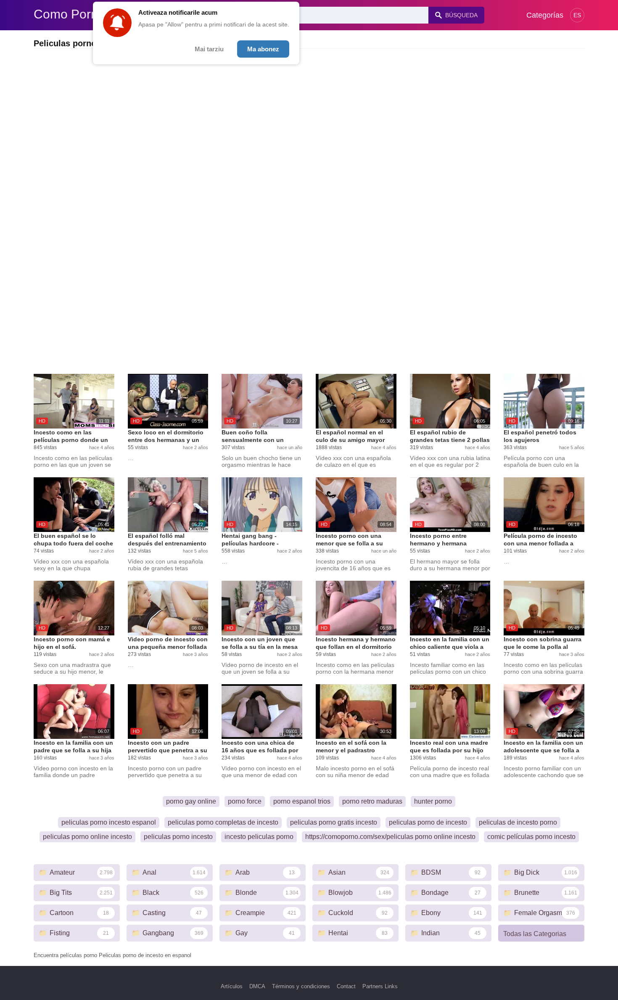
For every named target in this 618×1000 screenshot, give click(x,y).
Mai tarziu (209, 49)
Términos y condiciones (301, 986)
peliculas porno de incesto (428, 822)
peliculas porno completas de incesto (223, 822)
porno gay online (191, 801)
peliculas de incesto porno (518, 822)
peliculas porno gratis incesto (333, 822)
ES (577, 15)
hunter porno (433, 801)
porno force (244, 801)
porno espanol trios (301, 801)
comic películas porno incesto (531, 836)
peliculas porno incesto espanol (108, 822)
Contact (346, 986)
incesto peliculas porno (258, 836)
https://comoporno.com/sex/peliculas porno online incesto (390, 836)
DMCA (257, 986)
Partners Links (380, 986)
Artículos (232, 986)
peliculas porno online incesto (87, 836)
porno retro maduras (372, 801)
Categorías (544, 15)
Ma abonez (263, 49)
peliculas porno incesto (178, 836)
